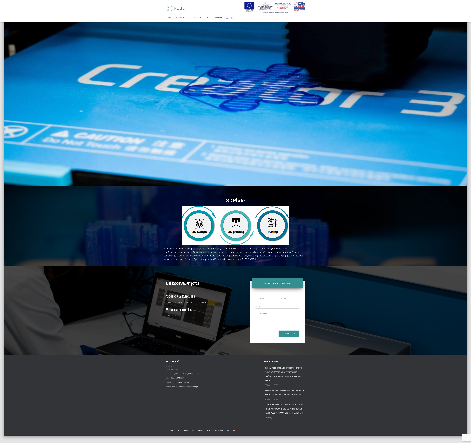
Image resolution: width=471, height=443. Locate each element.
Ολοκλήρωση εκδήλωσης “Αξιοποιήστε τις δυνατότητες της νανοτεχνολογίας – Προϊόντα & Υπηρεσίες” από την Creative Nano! (283, 374)
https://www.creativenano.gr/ (187, 387)
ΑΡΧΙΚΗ (169, 18)
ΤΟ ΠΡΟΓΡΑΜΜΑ (182, 18)
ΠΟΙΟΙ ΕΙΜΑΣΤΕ (198, 18)
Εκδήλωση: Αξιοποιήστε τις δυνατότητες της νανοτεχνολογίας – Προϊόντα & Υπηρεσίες (285, 393)
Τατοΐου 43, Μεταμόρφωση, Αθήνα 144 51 (182, 374)
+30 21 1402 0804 (177, 378)
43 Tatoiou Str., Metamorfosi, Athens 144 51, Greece (186, 302)
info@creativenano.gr (180, 382)
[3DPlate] (176, 8)
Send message (289, 334)
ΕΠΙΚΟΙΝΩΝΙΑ (217, 18)
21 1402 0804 (171, 316)
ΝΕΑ (208, 18)
